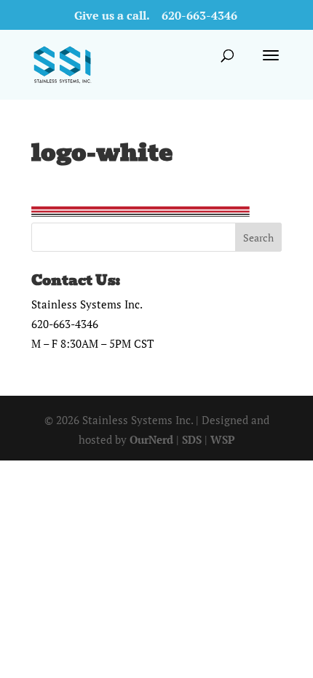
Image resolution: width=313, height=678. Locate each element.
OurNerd (151, 439)
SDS (192, 439)
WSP (222, 439)
